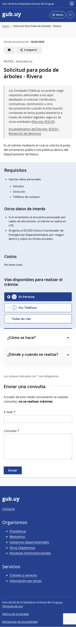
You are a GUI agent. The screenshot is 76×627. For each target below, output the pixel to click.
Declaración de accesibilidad (20, 621)
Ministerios (17, 537)
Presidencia (18, 531)
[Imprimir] (9, 50)
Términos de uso (12, 606)
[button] (38, 296)
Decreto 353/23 (43, 122)
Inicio (5, 26)
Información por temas (26, 581)
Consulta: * (11, 431)
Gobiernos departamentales (29, 542)
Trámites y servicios (23, 575)
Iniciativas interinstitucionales (30, 553)
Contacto (8, 509)
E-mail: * (9, 412)
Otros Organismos (22, 548)
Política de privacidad (15, 614)
